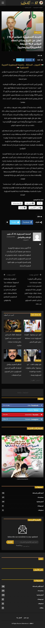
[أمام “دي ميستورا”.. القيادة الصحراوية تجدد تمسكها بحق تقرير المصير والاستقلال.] (32, 326)
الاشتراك (10, 542)
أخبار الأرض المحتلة (38, 493)
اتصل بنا (19, 618)
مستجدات (40, 497)
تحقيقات (40, 510)
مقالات (41, 608)
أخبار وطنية (38, 32)
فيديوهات (40, 506)
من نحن (26, 618)
